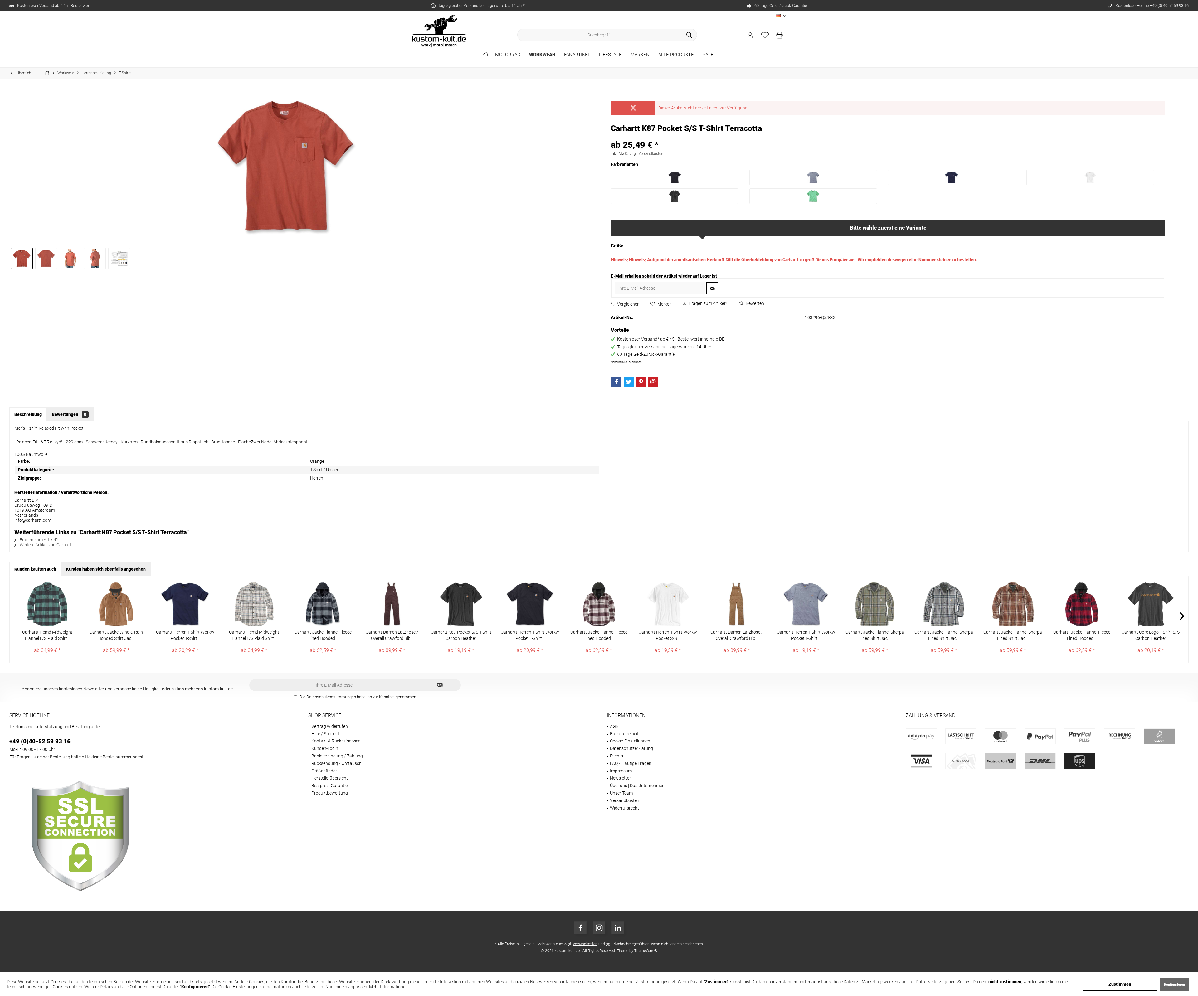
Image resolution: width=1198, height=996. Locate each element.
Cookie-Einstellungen (630, 740)
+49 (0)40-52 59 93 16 (40, 741)
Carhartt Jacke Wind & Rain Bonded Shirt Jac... (116, 635)
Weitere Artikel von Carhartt (46, 544)
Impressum (621, 770)
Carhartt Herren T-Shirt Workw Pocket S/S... (668, 635)
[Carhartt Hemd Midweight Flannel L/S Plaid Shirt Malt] (254, 604)
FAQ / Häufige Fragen (630, 763)
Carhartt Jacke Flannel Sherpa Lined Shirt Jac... (874, 635)
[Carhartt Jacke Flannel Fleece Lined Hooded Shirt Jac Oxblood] (1081, 604)
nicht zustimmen (1004, 981)
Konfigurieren (1174, 985)
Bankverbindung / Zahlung (337, 755)
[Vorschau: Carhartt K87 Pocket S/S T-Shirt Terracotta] (22, 258)
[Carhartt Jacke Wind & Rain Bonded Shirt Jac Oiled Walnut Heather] (116, 604)
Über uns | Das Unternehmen (637, 785)
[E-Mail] (653, 382)
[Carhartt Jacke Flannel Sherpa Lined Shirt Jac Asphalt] (944, 604)
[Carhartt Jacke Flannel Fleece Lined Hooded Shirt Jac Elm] (323, 604)
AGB (614, 726)
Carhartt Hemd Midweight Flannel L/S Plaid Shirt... (47, 635)
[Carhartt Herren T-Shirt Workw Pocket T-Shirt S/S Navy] (185, 604)
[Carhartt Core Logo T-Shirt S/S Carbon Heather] (1150, 604)
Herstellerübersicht (329, 778)
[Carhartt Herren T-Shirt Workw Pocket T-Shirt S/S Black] (530, 604)
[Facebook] (616, 382)
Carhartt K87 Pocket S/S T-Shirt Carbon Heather (461, 635)
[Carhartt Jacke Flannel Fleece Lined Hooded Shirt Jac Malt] (598, 604)
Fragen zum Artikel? (707, 303)
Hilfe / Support (325, 733)
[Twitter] (629, 382)
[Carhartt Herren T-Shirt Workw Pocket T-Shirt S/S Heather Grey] (806, 604)
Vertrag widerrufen (329, 726)
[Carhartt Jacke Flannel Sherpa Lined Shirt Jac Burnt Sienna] (1012, 604)
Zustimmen (1119, 984)
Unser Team (621, 793)
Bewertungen (69, 414)
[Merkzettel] (765, 35)
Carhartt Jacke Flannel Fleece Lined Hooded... (323, 635)
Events (616, 755)
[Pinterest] (641, 382)
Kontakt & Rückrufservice (335, 740)
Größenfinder (324, 770)
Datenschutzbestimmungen (331, 696)
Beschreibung (28, 414)
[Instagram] (599, 927)
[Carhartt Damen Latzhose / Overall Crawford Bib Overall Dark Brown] (392, 604)
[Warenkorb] (779, 35)
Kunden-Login (324, 748)
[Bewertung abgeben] (888, 136)
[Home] (485, 54)
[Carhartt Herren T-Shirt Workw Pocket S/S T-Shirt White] (667, 604)
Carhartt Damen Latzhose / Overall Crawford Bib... (392, 635)
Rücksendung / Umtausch (336, 763)
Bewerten (754, 303)
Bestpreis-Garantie (329, 785)
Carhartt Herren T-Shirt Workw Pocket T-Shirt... (185, 635)
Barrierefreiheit (624, 733)
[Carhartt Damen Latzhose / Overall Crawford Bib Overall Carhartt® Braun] (736, 604)
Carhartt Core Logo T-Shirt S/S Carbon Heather (1151, 635)
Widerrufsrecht (624, 807)
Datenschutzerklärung (631, 748)
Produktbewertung (329, 793)
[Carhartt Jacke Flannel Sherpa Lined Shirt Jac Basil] (875, 604)
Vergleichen (628, 304)
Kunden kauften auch (35, 569)
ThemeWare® (645, 951)
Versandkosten (624, 800)
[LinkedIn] (617, 927)
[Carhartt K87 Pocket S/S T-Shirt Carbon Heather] (461, 604)
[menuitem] (779, 35)
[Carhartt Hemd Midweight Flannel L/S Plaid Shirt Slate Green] (47, 604)
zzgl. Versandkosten (646, 154)
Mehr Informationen (388, 986)
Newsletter (620, 778)
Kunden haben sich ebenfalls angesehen (106, 569)
